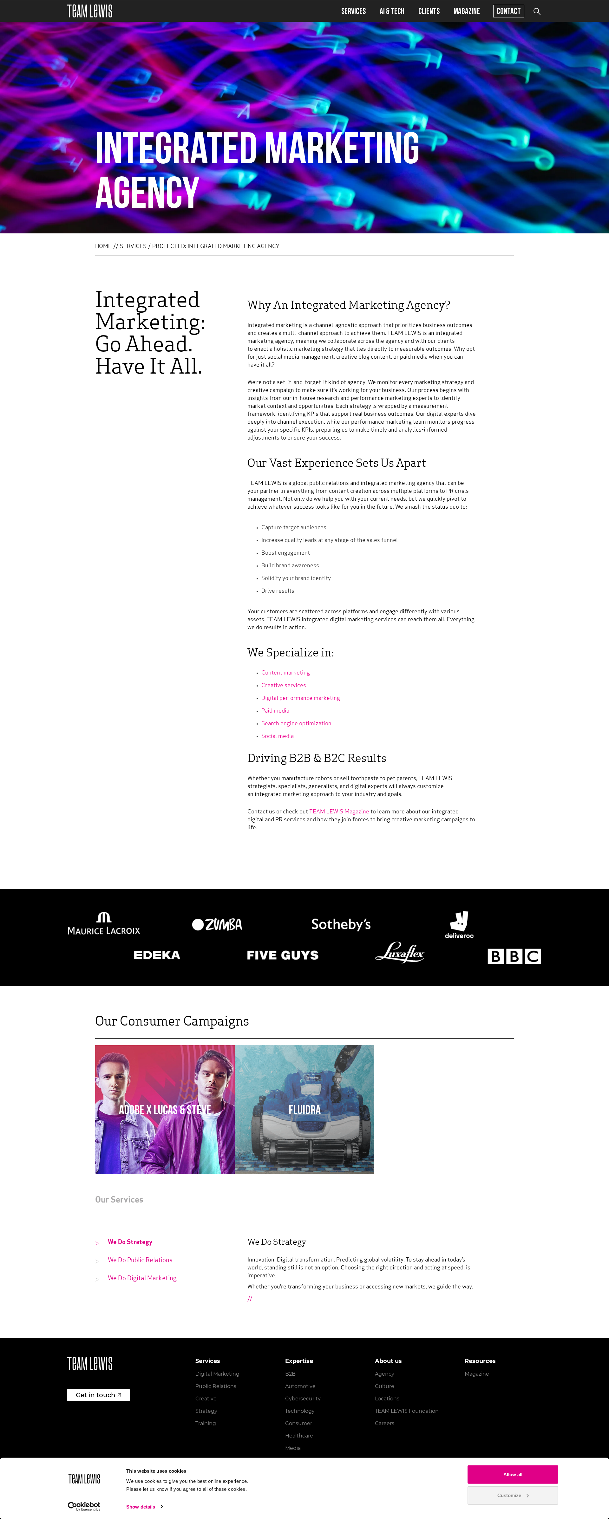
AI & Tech (392, 11)
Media (293, 1448)
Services (353, 11)
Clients (429, 11)
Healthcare (299, 1436)
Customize (509, 1495)
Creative (206, 1399)
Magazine (467, 11)
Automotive (300, 1386)
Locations (387, 1399)
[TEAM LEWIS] (89, 10)
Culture (384, 1386)
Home (103, 247)
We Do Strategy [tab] (130, 1242)
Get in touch (95, 1395)
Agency (384, 1374)
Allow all (512, 1474)
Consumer (298, 1423)
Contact (509, 11)
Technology (300, 1411)
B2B (290, 1374)
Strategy (206, 1411)
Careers (384, 1423)
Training (205, 1423)
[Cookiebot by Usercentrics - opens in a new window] (84, 1506)
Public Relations (215, 1386)
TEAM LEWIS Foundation (407, 1411)
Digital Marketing (217, 1374)
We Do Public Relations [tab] (140, 1260)
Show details (140, 1506)
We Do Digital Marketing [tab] (142, 1278)
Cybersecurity (303, 1399)
